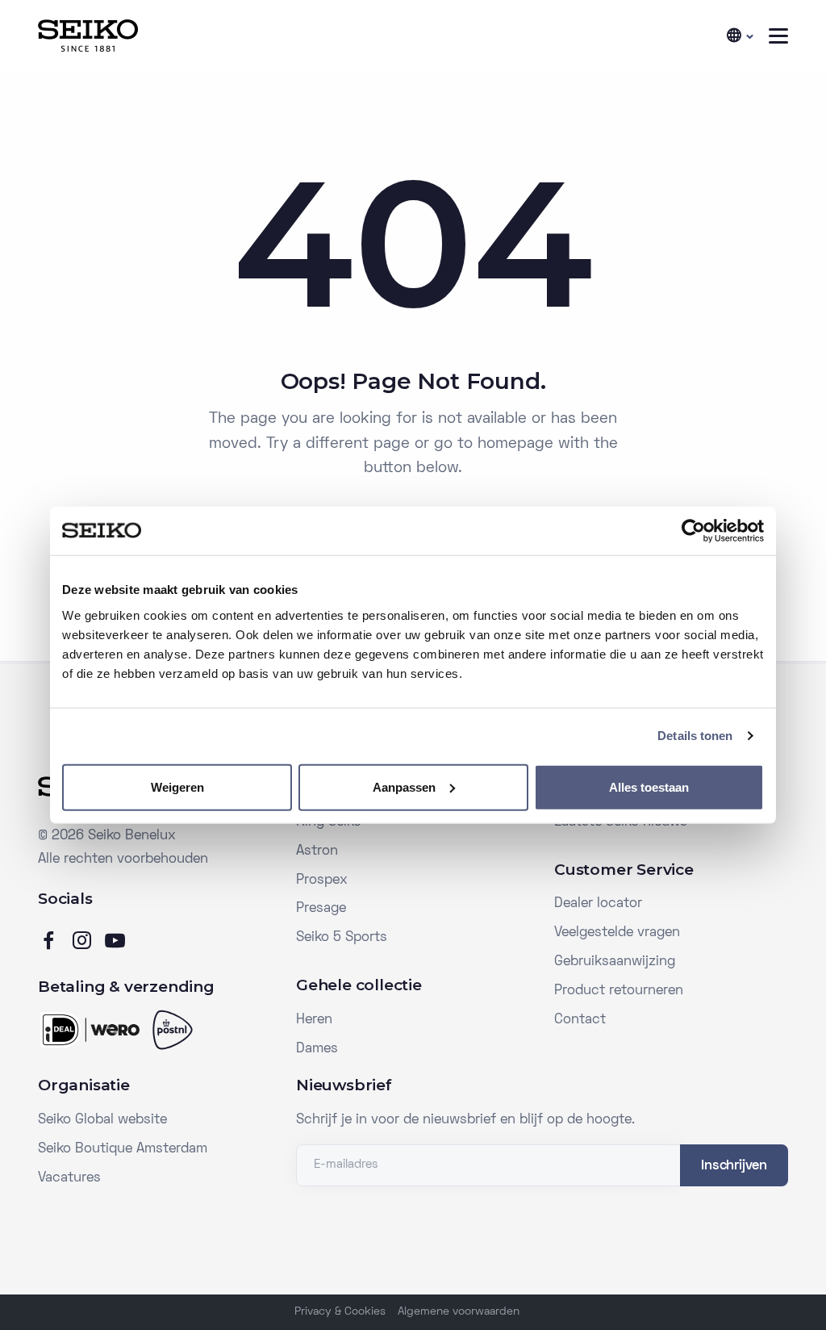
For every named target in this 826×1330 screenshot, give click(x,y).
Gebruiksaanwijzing (614, 962)
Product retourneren (618, 991)
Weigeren (177, 786)
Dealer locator (598, 903)
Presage (321, 908)
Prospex (322, 880)
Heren (314, 1020)
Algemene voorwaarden (458, 1312)
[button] (739, 36)
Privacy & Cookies (340, 1312)
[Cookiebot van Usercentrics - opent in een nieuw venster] (693, 531)
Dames (317, 1049)
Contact (580, 1020)
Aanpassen (404, 786)
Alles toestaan (649, 786)
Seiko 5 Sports (341, 937)
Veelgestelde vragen (617, 932)
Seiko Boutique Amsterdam (122, 1149)
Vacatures (69, 1178)
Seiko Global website (102, 1120)
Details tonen (694, 735)
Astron (317, 851)
